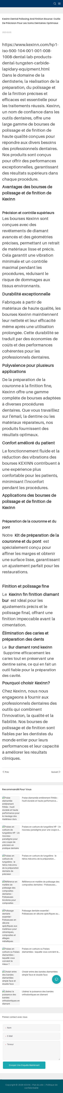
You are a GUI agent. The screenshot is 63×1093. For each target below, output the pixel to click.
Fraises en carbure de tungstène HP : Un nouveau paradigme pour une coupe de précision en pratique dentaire (41, 828)
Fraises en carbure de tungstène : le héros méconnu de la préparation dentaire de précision (39, 857)
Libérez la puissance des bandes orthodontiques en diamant (37, 993)
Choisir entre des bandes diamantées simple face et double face (40, 973)
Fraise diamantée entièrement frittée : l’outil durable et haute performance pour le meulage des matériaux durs (40, 799)
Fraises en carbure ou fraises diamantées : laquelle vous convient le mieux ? (40, 950)
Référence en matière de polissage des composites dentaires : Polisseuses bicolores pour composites (40, 883)
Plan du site (38, 1085)
